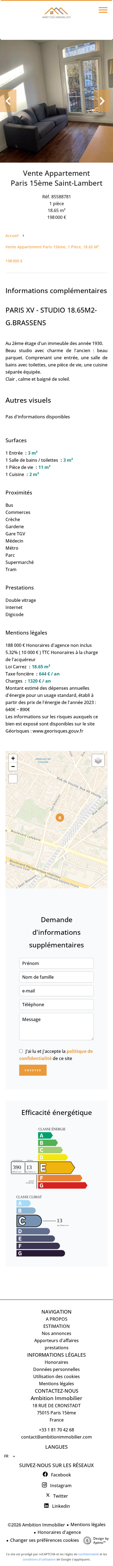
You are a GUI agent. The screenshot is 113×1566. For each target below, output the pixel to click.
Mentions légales (88, 1525)
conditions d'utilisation (39, 1559)
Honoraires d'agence (59, 1532)
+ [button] (13, 758)
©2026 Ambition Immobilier (36, 1525)
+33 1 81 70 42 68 (56, 1430)
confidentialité (88, 1554)
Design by (101, 1540)
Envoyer (33, 1070)
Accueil (12, 235)
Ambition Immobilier (56, 1398)
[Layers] (98, 760)
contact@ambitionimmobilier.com (56, 1437)
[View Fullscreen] (13, 779)
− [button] (13, 766)
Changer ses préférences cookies (44, 1540)
